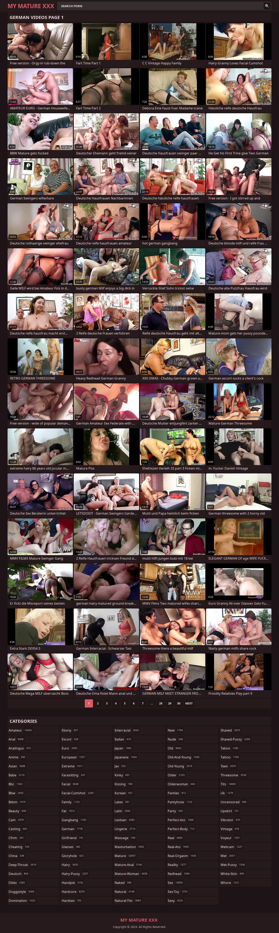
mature (125, 856)
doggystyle (21, 891)
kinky (122, 775)
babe (17, 775)
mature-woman (131, 873)
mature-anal (128, 865)
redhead (179, 873)
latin (122, 811)
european (73, 757)
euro (69, 748)
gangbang (74, 820)
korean (124, 793)
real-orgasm (182, 856)
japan (123, 748)
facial (70, 784)
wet (228, 856)
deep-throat (22, 865)
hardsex (71, 900)
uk (227, 793)
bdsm (17, 802)
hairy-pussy (75, 873)
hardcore (73, 891)
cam (16, 820)
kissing (123, 784)
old (174, 748)
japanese (126, 757)
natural (124, 891)
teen (228, 766)
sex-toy (177, 891)
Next (189, 703)
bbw (16, 793)
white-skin (232, 873)
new (175, 730)
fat (68, 811)
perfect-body (181, 829)
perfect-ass (180, 820)
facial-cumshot (78, 793)
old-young (180, 766)
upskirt (230, 811)
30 (178, 703)
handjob (72, 882)
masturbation (129, 847)
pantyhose (180, 802)
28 (160, 703)
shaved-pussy (235, 739)
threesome (233, 775)
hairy (70, 865)
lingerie (125, 829)
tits (228, 784)
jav (120, 766)
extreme (72, 766)
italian (123, 739)
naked (123, 882)
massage (125, 838)
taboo (229, 748)
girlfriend (72, 838)
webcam (231, 847)
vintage (230, 829)
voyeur (230, 838)
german (72, 829)
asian (17, 766)
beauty (17, 811)
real (175, 838)
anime (17, 757)
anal (16, 739)
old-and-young (183, 757)
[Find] (267, 5)
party (175, 811)
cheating (19, 847)
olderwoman (181, 784)
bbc (15, 784)
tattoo (230, 757)
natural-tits (128, 900)
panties (177, 793)
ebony (70, 730)
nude (175, 739)
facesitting (73, 775)
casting (18, 829)
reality (177, 865)
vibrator (230, 820)
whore (230, 882)
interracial (127, 730)
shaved (230, 730)
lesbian (125, 820)
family (71, 802)
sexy (175, 900)
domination (22, 900)
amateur (20, 730)
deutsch (18, 873)
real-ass (178, 847)
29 (169, 703)
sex (175, 882)
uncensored (233, 802)
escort (70, 739)
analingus (20, 748)
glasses (71, 847)
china (16, 856)
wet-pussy (233, 865)
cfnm (16, 838)
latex (122, 802)
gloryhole (73, 856)
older (176, 775)
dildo (17, 882)
